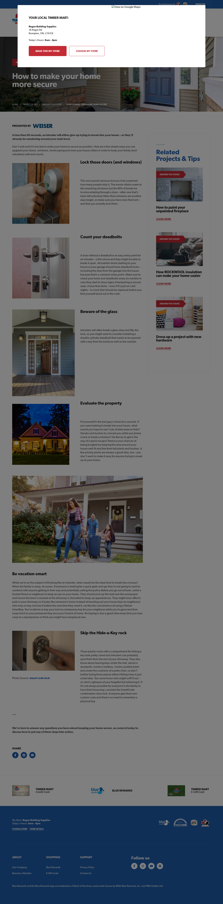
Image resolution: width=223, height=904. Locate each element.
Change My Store (87, 51)
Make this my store (48, 51)
